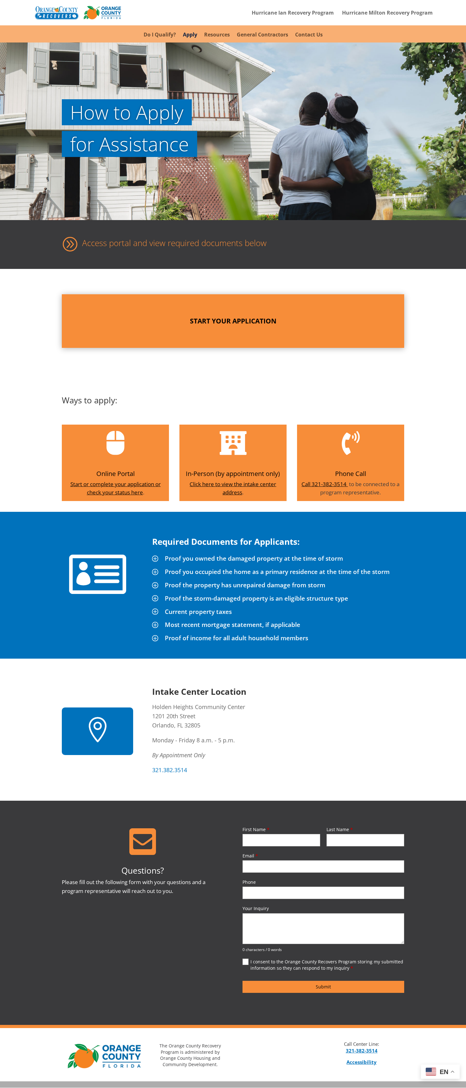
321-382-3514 (362, 1050)
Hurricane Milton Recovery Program (387, 13)
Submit (323, 987)
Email (250, 856)
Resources (217, 35)
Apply (190, 35)
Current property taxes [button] (198, 612)
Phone (249, 882)
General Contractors (262, 35)
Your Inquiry (256, 908)
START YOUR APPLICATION (233, 320)
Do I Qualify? (160, 35)
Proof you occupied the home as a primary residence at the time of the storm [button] (277, 572)
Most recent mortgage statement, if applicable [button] (232, 625)
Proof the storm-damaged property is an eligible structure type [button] (256, 598)
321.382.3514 (169, 770)
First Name (256, 829)
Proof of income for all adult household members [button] (236, 638)
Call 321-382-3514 (324, 484)
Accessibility (361, 1062)
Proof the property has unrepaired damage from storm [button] (245, 585)
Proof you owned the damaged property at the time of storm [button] (254, 558)
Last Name (340, 829)
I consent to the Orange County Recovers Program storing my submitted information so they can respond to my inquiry (326, 965)
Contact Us (309, 35)
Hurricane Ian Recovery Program (293, 13)
